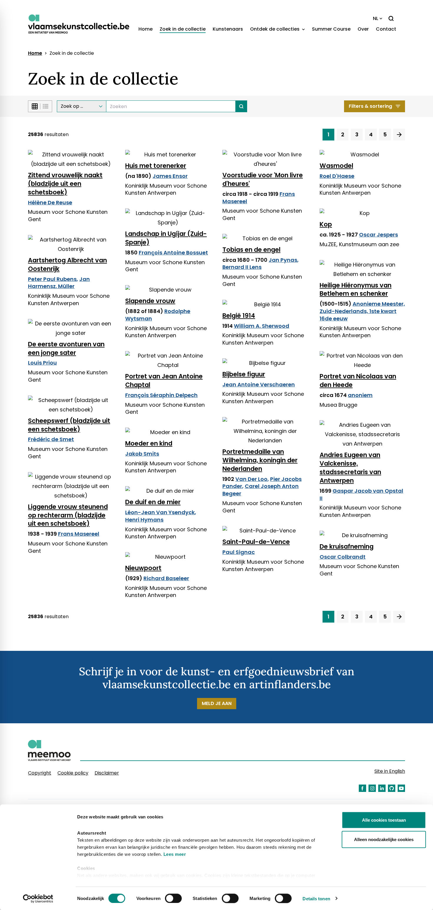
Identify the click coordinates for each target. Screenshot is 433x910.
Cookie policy (72, 773)
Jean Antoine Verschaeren (258, 384)
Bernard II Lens (242, 267)
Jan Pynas (283, 260)
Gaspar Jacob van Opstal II (361, 494)
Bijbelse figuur (243, 374)
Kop (326, 224)
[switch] (173, 898)
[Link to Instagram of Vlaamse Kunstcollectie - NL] (372, 788)
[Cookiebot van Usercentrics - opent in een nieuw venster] (38, 898)
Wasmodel (336, 165)
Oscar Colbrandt (343, 556)
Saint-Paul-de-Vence (256, 541)
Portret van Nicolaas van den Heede (358, 380)
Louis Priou (42, 362)
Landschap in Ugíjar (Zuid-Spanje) (166, 237)
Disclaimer (107, 773)
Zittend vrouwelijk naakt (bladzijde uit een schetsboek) (65, 183)
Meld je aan (217, 703)
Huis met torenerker (155, 165)
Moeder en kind (148, 443)
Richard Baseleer (166, 578)
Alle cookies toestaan (384, 820)
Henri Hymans (144, 519)
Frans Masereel (78, 533)
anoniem (360, 395)
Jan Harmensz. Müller (59, 282)
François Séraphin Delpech (161, 395)
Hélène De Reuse (50, 202)
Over (363, 29)
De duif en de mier (153, 502)
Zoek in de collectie (183, 29)
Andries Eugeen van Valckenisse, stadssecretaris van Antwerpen (350, 468)
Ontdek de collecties (275, 29)
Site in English (389, 771)
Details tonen (316, 898)
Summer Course (331, 29)
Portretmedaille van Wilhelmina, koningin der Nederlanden (260, 460)
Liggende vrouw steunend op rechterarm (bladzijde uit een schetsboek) (68, 515)
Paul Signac (238, 552)
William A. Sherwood (261, 326)
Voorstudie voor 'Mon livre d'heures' (262, 179)
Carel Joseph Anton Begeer (260, 489)
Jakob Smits (142, 453)
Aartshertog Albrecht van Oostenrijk (67, 264)
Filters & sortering (370, 106)
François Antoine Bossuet (173, 252)
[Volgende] (399, 134)
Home (145, 29)
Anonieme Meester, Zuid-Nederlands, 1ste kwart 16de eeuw (362, 311)
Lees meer (174, 854)
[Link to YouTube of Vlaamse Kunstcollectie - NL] (401, 788)
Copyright (39, 773)
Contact (386, 29)
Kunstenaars (228, 29)
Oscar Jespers (378, 234)
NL (375, 18)
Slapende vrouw (150, 301)
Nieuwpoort (143, 568)
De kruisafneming (346, 546)
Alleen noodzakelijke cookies (384, 839)
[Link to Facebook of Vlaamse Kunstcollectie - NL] (362, 788)
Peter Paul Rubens (52, 279)
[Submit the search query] (241, 106)
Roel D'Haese (337, 176)
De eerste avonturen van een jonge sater (66, 348)
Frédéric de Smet (51, 439)
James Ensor (170, 176)
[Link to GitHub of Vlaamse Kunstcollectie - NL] (391, 788)
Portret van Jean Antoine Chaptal (164, 380)
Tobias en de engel (251, 249)
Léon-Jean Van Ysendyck (160, 512)
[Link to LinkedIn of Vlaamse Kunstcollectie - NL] (382, 788)
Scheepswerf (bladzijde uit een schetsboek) (69, 425)
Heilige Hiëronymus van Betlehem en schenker (355, 289)
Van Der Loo (251, 479)
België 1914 (238, 315)
